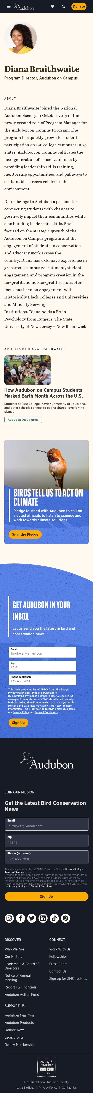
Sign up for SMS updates (68, 979)
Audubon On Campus (23, 419)
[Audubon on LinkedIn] (43, 918)
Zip (13, 663)
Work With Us (60, 949)
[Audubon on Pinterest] (65, 918)
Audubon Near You (19, 1015)
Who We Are (14, 949)
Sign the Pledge (25, 534)
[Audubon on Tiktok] (54, 918)
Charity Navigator (46, 1065)
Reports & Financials (21, 987)
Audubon (24, 6)
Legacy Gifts (14, 1037)
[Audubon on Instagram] (9, 918)
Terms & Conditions (46, 712)
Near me (53, 6)
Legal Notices (25, 1087)
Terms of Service (40, 692)
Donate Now (14, 1030)
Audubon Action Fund (22, 995)
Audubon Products (19, 1023)
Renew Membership (20, 1045)
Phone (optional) (21, 677)
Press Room (58, 964)
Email (14, 649)
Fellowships (58, 957)
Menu (8, 6)
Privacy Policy (21, 712)
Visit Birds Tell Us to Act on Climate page (46, 492)
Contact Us (57, 971)
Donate (79, 6)
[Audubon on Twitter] (31, 918)
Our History (14, 957)
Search (63, 6)
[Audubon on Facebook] (20, 918)
